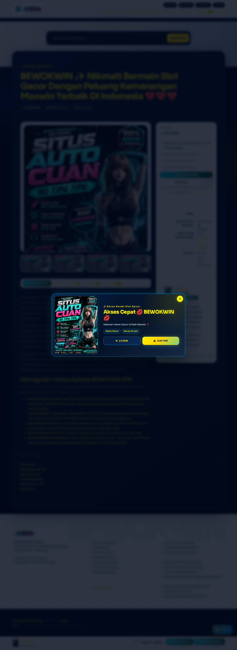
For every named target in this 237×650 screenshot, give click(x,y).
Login (123, 340)
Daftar (162, 340)
